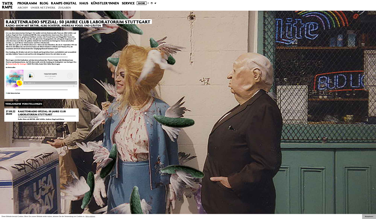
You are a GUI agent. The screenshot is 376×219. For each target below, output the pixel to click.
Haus (83, 3)
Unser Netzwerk (43, 7)
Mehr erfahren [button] (90, 216)
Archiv (22, 7)
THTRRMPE (7, 5)
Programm (27, 3)
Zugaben (64, 7)
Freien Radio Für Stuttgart (17, 64)
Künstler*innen (105, 3)
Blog (44, 3)
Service (128, 3)
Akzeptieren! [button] (369, 216)
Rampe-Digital (64, 3)
